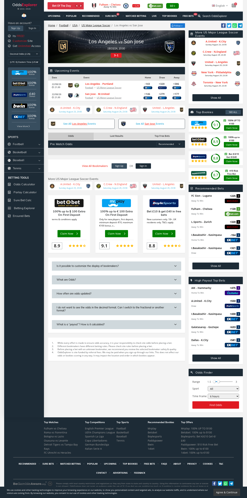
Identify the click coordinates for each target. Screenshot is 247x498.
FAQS (164, 463)
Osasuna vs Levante (56, 440)
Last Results (116, 135)
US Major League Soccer (96, 25)
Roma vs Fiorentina (55, 432)
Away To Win (197, 200)
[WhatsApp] (234, 25)
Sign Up (15, 28)
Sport (195, 388)
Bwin (151, 444)
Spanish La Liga (94, 436)
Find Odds (216, 405)
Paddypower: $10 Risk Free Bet (199, 444)
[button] (77, 6)
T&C (221, 463)
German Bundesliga (97, 444)
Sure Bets (111, 16)
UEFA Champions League (100, 432)
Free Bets (190, 16)
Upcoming (54, 16)
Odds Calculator (24, 184)
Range (196, 381)
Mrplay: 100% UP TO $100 (196, 428)
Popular (71, 16)
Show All (216, 97)
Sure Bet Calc (22, 200)
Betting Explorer (24, 208)
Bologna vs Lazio (54, 436)
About (177, 463)
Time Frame (199, 396)
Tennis (120, 440)
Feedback (140, 472)
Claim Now (231, 128)
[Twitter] (229, 25)
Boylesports (155, 436)
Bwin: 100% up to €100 (194, 448)
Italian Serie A (93, 448)
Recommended (91, 16)
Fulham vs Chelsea (55, 428)
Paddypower (155, 440)
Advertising (120, 472)
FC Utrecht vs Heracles (57, 452)
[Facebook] (223, 25)
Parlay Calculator (25, 192)
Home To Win (197, 240)
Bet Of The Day (61, 6)
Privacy (192, 463)
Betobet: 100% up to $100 (196, 432)
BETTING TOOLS (18, 177)
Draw (193, 253)
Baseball (121, 436)
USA (75, 25)
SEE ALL (233, 112)
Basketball (122, 432)
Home (51, 25)
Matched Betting (136, 16)
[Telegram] (240, 25)
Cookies (208, 463)
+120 (136, 5)
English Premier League (99, 428)
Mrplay (152, 428)
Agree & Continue (226, 492)
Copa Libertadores (96, 440)
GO (171, 6)
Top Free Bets (162, 135)
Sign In (32, 28)
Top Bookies (170, 16)
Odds (71, 135)
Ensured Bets (21, 216)
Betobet (152, 432)
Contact (101, 472)
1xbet (151, 448)
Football (63, 25)
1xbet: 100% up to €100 (195, 452)
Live (154, 16)
